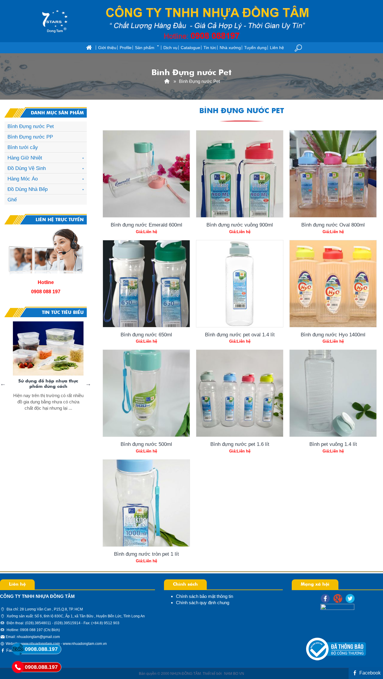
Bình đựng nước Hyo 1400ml (333, 334)
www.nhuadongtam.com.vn (85, 644)
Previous (3, 384)
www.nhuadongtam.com (40, 644)
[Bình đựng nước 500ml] (146, 393)
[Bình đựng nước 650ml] (146, 283)
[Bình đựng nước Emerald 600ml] (146, 174)
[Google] (338, 598)
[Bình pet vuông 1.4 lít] (333, 393)
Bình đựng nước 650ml (146, 334)
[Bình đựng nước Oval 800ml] (333, 174)
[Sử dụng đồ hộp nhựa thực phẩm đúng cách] (45, 348)
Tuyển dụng (255, 47)
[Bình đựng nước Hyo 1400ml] (333, 283)
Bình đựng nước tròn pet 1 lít (146, 554)
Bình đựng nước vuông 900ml (239, 224)
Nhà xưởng (230, 47)
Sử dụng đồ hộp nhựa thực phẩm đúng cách (45, 384)
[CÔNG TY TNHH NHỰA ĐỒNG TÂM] (167, 81)
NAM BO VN (234, 674)
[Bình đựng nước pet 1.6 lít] (239, 393)
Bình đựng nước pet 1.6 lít (239, 444)
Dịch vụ (170, 47)
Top (369, 650)
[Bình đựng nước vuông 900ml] (239, 174)
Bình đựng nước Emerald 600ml (146, 224)
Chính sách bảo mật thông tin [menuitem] (204, 596)
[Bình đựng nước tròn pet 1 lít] (146, 503)
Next (88, 384)
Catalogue (190, 47)
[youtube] (350, 598)
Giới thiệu (107, 47)
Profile (126, 47)
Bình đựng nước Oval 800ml (333, 224)
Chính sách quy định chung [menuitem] (202, 602)
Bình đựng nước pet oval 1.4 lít (240, 334)
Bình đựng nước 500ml (146, 444)
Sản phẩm (144, 47)
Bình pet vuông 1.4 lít (333, 444)
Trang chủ (88, 47)
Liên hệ (277, 47)
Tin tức (209, 47)
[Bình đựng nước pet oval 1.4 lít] (239, 283)
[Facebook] (325, 598)
